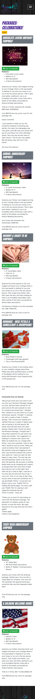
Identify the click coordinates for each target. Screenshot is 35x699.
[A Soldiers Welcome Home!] (15, 618)
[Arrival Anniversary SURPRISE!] (17, 171)
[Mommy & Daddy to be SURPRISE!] (16, 253)
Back (4, 32)
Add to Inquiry (10, 69)
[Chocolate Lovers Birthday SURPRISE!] (15, 56)
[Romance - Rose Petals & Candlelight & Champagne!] (16, 339)
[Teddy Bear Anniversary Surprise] (12, 543)
